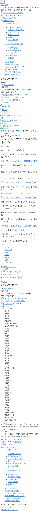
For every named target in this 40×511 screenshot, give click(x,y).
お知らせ (13, 72)
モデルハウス (15, 67)
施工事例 (10, 62)
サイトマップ (6, 507)
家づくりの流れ (13, 35)
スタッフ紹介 (13, 55)
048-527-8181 (9, 85)
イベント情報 (12, 64)
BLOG (7, 252)
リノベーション (15, 69)
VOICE (7, 255)
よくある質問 (13, 40)
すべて (7, 247)
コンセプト (12, 23)
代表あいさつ (13, 53)
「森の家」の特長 (14, 27)
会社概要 (11, 58)
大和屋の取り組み (14, 50)
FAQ (6, 260)
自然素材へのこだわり (16, 30)
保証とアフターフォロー (17, 37)
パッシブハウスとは (15, 32)
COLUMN (8, 250)
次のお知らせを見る (10, 277)
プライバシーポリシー (9, 510)
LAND (7, 257)
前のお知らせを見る (14, 271)
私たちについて (14, 44)
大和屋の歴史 (13, 48)
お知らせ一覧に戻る (10, 274)
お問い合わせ (12, 74)
